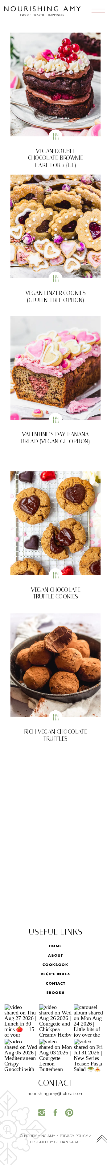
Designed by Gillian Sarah (55, 1142)
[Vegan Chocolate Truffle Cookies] (55, 523)
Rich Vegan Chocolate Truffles (55, 735)
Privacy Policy (74, 1136)
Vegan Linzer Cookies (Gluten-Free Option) (55, 296)
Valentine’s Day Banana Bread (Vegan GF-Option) (55, 438)
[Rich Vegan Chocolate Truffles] (55, 665)
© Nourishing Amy (38, 1136)
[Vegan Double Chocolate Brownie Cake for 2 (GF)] (55, 84)
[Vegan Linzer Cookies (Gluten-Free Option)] (55, 226)
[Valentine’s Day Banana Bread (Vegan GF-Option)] (55, 368)
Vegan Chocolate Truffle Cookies (55, 593)
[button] (55, 84)
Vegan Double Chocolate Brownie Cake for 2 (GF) (55, 157)
